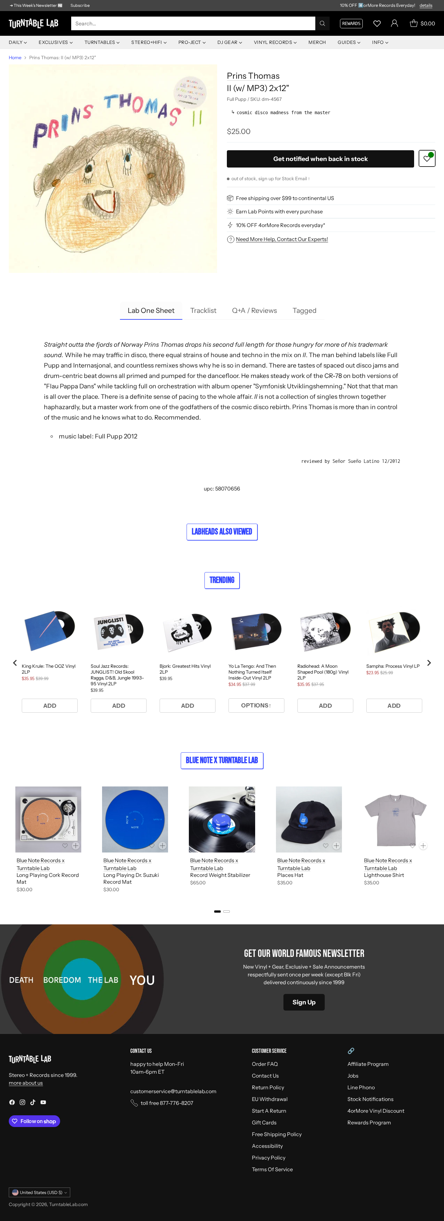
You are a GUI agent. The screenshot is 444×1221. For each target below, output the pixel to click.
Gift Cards (264, 1122)
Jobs (353, 1075)
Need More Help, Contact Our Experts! (282, 239)
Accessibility (267, 1146)
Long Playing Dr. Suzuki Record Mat (131, 878)
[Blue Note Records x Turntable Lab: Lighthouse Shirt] (396, 819)
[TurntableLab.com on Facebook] (12, 1103)
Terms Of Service (272, 1169)
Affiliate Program (368, 1064)
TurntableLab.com (68, 1204)
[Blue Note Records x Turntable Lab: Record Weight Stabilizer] (222, 819)
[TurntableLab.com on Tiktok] (33, 1103)
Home (15, 57)
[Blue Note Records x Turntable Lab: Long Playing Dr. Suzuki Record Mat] (135, 819)
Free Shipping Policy (277, 1134)
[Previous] (11, 841)
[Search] (322, 23)
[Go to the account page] (394, 23)
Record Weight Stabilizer (220, 875)
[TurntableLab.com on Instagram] (22, 1103)
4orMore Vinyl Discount (375, 1110)
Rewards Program (369, 1122)
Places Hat (290, 875)
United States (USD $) (41, 1192)
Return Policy (268, 1087)
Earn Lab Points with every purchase (279, 211)
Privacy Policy (268, 1157)
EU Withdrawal (270, 1099)
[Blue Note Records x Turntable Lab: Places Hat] (309, 819)
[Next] (433, 841)
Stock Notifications (370, 1099)
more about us (26, 1083)
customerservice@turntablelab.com (173, 1091)
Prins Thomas (253, 76)
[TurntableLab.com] (35, 23)
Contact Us (265, 1075)
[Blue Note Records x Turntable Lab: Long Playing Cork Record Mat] (48, 819)
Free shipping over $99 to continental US (285, 198)
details (426, 5)
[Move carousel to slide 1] (217, 911)
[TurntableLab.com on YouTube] (43, 1103)
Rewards (351, 23)
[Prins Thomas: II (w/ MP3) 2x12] (113, 168)
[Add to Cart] (76, 846)
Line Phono (361, 1087)
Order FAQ (265, 1064)
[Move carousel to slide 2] (226, 911)
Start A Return (269, 1110)
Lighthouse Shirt (384, 875)
